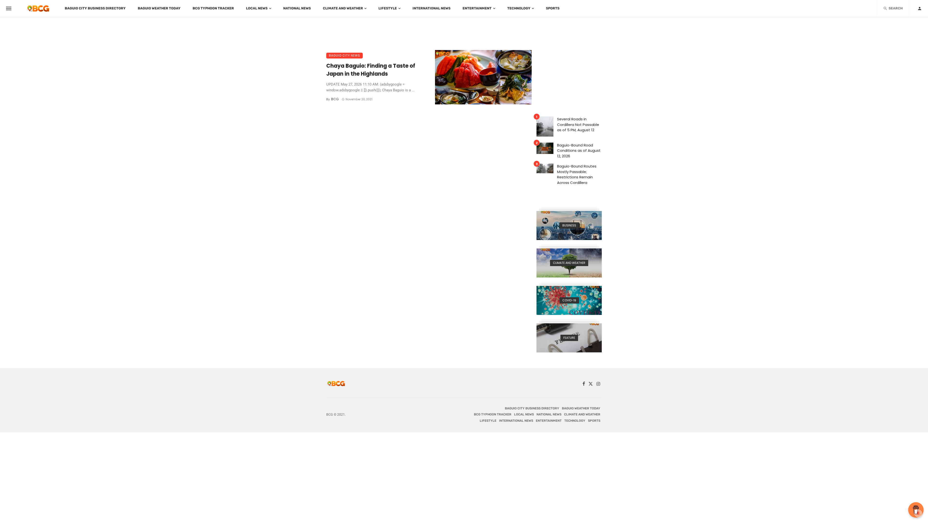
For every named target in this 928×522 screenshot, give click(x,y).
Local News (257, 8)
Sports (552, 8)
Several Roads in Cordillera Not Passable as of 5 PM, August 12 (578, 124)
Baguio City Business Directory (95, 8)
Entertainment (477, 8)
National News (297, 8)
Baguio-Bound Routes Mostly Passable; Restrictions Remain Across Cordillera (576, 174)
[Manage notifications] (918, 513)
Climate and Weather (343, 8)
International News (431, 8)
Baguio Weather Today (159, 8)
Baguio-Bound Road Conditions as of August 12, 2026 (579, 151)
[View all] (569, 225)
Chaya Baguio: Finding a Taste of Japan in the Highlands (370, 70)
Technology (518, 8)
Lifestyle (387, 8)
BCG (335, 99)
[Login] (919, 8)
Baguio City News (344, 55)
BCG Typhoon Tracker (213, 8)
